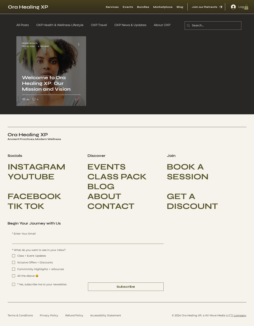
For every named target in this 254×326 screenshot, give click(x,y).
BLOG (101, 186)
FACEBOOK (34, 196)
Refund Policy (74, 315)
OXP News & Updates (130, 25)
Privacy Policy (49, 315)
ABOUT (104, 196)
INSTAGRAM (36, 167)
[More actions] (80, 44)
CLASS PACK (117, 177)
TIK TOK (26, 206)
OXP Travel (99, 25)
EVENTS (106, 167)
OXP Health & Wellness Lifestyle (59, 25)
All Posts (22, 25)
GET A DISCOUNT (192, 201)
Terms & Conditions (20, 315)
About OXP (162, 25)
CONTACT (110, 206)
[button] (246, 6)
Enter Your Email (24, 233)
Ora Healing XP (28, 7)
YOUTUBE (31, 177)
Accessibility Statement (105, 315)
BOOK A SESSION (187, 172)
